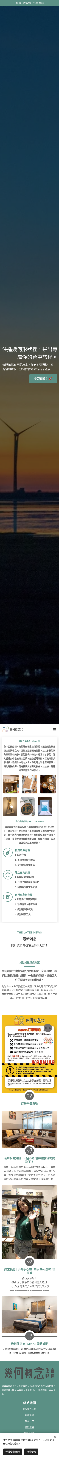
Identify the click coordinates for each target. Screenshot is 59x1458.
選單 (54, 729)
